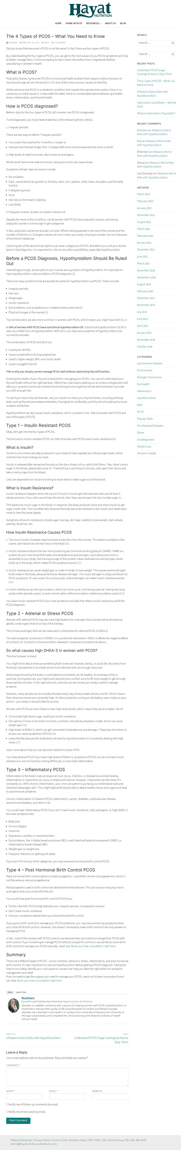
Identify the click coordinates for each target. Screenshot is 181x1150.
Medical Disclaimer (21, 1140)
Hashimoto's (144, 392)
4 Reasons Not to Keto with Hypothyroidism (152, 94)
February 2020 (145, 292)
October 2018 (144, 347)
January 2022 (144, 243)
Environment (144, 371)
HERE (76, 750)
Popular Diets (145, 419)
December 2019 (146, 299)
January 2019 (144, 333)
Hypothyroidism (146, 398)
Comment (13, 1065)
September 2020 (146, 278)
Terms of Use (59, 1140)
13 (122, 594)
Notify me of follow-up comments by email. (33, 1105)
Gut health (143, 385)
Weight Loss (144, 447)
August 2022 (144, 222)
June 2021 (142, 257)
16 (53, 734)
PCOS (46, 42)
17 (18, 743)
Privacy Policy (42, 1140)
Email (53, 1091)
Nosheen (13, 42)
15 (24, 725)
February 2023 (145, 202)
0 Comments (59, 42)
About (10, 992)
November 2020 (146, 271)
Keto (139, 405)
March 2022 (143, 229)
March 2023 (143, 195)
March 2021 (143, 264)
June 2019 (142, 319)
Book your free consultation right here (93, 946)
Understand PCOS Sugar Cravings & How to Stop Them (154, 73)
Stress (140, 433)
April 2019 (142, 326)
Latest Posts (21, 992)
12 (10, 582)
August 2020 (144, 285)
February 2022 (145, 236)
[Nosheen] (13, 1012)
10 (66, 544)
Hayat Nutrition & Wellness (77, 1002)
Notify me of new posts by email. (27, 1112)
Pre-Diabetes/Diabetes (150, 426)
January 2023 (144, 209)
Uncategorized (145, 440)
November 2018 (146, 340)
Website (97, 1091)
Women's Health (146, 454)
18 (48, 803)
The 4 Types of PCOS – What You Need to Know (156, 83)
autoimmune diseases (149, 364)
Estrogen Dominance (149, 378)
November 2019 (146, 305)
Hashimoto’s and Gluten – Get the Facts (156, 105)
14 (20, 642)
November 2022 (146, 216)
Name (10, 1091)
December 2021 (146, 250)
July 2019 (142, 312)
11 (78, 563)
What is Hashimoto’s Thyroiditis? (156, 114)
